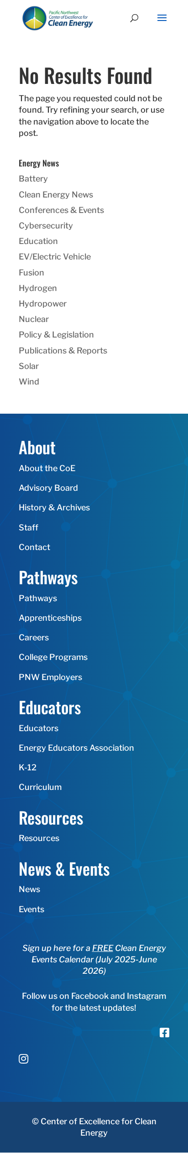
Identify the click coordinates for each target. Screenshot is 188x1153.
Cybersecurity (46, 225)
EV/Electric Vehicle (55, 256)
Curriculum (40, 787)
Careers (34, 637)
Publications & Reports (63, 350)
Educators (38, 728)
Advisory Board (48, 488)
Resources (39, 838)
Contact (34, 547)
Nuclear (34, 319)
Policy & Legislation (56, 334)
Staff (28, 527)
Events (31, 909)
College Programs (53, 657)
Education (38, 241)
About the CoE (47, 468)
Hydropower (43, 303)
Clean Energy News (56, 194)
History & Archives (54, 507)
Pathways (38, 598)
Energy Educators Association (76, 748)
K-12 (28, 767)
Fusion (31, 272)
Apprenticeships (50, 618)
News (29, 889)
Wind (29, 381)
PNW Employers (50, 677)
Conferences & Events (61, 210)
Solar (29, 366)
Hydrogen (38, 288)
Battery (33, 178)
